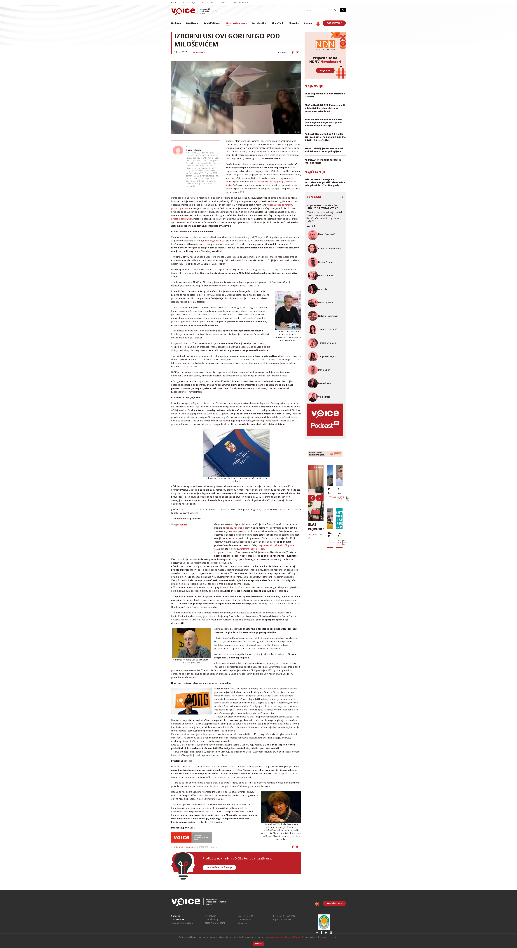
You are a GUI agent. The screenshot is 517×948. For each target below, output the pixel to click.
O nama (308, 23)
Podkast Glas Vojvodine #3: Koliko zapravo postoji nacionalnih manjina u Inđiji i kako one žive (325, 136)
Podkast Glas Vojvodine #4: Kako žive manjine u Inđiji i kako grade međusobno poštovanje (323, 122)
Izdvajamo (189, 847)
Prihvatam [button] (259, 944)
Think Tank (277, 23)
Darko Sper (324, 369)
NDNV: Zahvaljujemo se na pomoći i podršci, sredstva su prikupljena (324, 150)
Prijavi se (325, 70)
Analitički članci (212, 23)
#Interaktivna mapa (236, 23)
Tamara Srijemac (327, 342)
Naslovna (176, 23)
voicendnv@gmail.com (182, 922)
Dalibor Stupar (193, 149)
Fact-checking (259, 23)
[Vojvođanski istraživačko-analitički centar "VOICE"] (194, 11)
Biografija (294, 23)
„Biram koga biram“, (212, 240)
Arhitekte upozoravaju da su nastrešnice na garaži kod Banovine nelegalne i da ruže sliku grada (325, 182)
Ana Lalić (322, 289)
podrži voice (334, 23)
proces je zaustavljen (181, 218)
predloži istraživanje (219, 867)
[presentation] (312, 497)
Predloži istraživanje (284, 915)
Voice (173, 2)
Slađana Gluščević (327, 329)
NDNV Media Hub (240, 2)
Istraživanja (192, 23)
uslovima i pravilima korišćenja (285, 937)
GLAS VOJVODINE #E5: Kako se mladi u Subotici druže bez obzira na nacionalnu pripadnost (325, 108)
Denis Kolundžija (326, 275)
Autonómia (208, 2)
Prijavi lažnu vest (282, 919)
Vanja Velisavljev (327, 356)
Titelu (262, 548)
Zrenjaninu (243, 548)
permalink (212, 847)
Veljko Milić (324, 396)
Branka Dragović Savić (329, 248)
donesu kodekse (234, 527)
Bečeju (254, 548)
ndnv (223, 2)
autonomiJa (189, 2)
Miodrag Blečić (325, 302)
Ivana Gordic (324, 383)
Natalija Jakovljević (328, 315)
